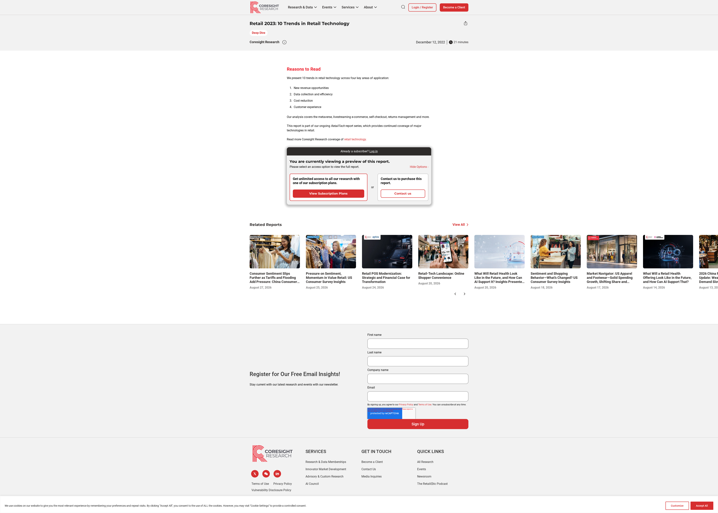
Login (415, 7)
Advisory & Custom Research (324, 476)
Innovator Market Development (326, 469)
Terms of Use (424, 404)
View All (458, 225)
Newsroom (424, 476)
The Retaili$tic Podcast (432, 484)
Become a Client (454, 7)
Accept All (702, 505)
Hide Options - (419, 167)
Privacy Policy (406, 404)
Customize (677, 505)
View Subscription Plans (328, 193)
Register (427, 7)
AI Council (312, 484)
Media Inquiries (371, 476)
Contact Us (368, 469)
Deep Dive (258, 33)
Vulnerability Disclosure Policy (271, 490)
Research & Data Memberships (326, 462)
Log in (373, 151)
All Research (425, 462)
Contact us (402, 193)
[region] (359, 504)
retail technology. (355, 139)
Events (421, 469)
